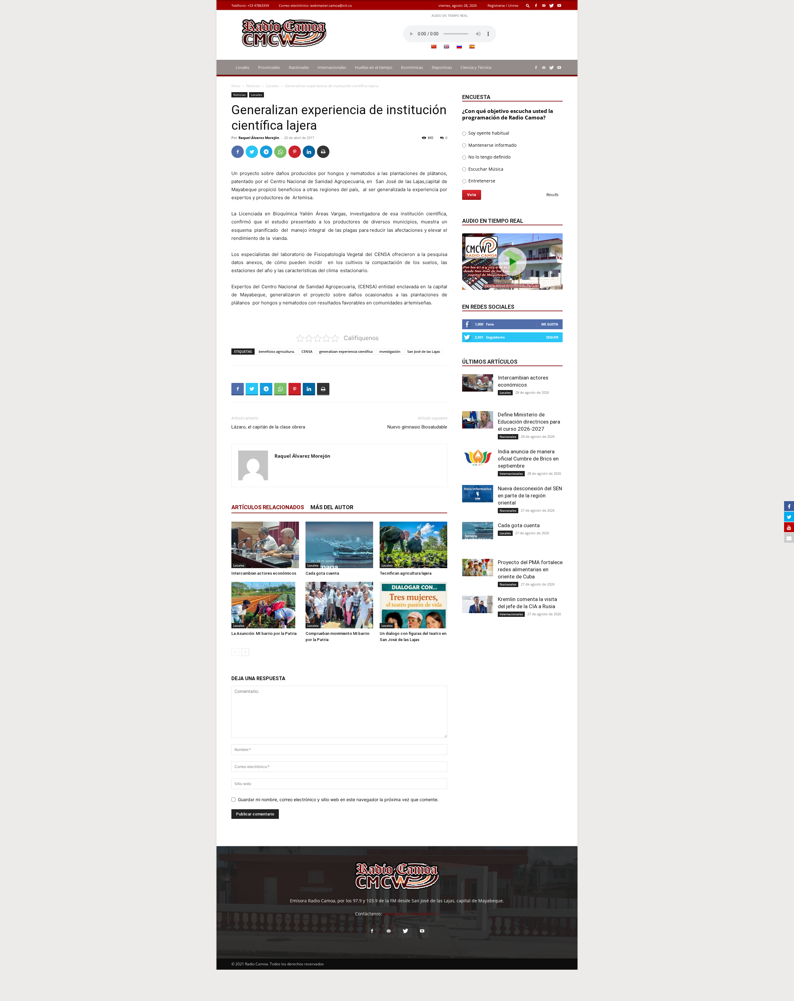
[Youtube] (559, 5)
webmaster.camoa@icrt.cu (331, 5)
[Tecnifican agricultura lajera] (413, 545)
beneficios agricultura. (277, 351)
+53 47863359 (258, 5)
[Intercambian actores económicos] (265, 545)
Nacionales (299, 67)
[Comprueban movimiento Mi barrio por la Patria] (339, 605)
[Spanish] (472, 46)
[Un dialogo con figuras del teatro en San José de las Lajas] (413, 605)
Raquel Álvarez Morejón (259, 137)
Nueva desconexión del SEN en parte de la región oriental (530, 495)
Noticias (253, 85)
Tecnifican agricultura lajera (405, 573)
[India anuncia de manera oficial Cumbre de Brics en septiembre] (477, 456)
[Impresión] (323, 152)
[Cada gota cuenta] (339, 545)
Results (552, 195)
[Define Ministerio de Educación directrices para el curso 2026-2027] (477, 420)
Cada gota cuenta (322, 573)
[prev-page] (235, 652)
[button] (528, 5)
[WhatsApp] (280, 152)
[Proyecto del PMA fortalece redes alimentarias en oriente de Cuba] (477, 567)
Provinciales (269, 67)
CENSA (306, 351)
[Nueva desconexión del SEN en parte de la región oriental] (477, 493)
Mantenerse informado (491, 145)
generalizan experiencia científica (345, 351)
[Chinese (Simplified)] (433, 46)
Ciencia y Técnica (476, 67)
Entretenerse (481, 181)
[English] (446, 46)
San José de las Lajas (423, 351)
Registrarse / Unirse (503, 5)
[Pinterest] (294, 152)
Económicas (412, 67)
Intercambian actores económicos (263, 573)
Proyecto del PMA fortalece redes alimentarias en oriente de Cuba (530, 569)
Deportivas (442, 67)
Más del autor (331, 507)
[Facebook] (536, 5)
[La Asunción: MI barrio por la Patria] (265, 605)
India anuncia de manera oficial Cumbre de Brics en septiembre (528, 458)
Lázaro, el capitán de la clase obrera (268, 427)
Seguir (552, 337)
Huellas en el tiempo (373, 67)
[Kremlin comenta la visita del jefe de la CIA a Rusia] (477, 604)
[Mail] (543, 5)
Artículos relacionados (267, 507)
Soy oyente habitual (488, 133)
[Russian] (459, 46)
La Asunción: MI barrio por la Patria (264, 633)
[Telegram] (266, 152)
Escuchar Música (485, 169)
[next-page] (245, 652)
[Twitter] (551, 5)
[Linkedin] (309, 152)
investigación (389, 351)
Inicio (235, 85)
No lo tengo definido (489, 157)
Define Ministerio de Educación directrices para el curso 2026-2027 (529, 421)
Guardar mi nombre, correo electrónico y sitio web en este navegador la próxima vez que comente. (338, 799)
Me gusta (549, 324)
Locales (242, 67)
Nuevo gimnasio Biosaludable (417, 427)
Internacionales (332, 67)
